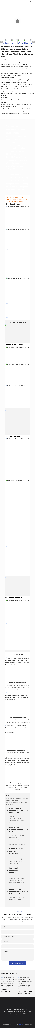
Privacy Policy (29, 1024)
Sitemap (21, 1024)
